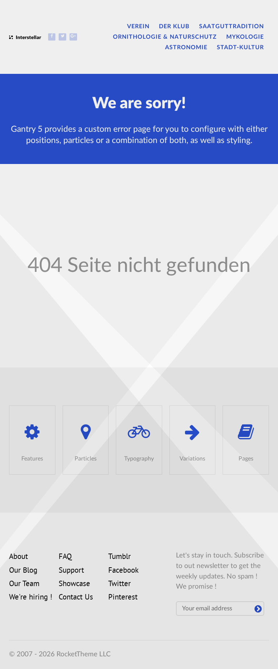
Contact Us (76, 597)
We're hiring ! (30, 597)
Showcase (74, 584)
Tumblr (119, 557)
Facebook (123, 571)
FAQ (65, 557)
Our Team (24, 584)
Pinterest (123, 597)
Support (71, 571)
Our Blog (23, 571)
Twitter (119, 584)
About (18, 557)
